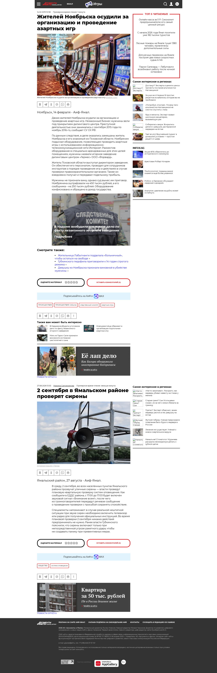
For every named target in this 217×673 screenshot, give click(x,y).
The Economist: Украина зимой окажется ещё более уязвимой (159, 172)
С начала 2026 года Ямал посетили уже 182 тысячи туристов (156, 33)
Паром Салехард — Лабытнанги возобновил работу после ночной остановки (156, 69)
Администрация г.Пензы (48, 466)
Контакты (134, 622)
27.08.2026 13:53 (44, 386)
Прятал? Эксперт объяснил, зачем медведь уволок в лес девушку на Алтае (161, 412)
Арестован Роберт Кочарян (157, 162)
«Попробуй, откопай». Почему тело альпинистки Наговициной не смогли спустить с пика (161, 107)
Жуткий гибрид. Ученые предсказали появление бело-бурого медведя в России (162, 422)
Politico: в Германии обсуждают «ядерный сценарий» (159, 182)
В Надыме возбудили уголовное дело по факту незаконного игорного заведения (86, 228)
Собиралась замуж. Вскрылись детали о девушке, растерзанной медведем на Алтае (160, 126)
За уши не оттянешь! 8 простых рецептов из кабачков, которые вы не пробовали (162, 97)
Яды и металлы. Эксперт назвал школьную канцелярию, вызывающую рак (159, 117)
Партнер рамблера (84, 662)
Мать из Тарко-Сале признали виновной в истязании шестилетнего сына (64, 337)
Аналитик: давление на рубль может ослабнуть (161, 192)
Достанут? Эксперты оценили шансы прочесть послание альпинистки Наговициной (162, 87)
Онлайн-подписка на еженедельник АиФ (107, 622)
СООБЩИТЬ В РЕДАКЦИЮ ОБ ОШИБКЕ (159, 622)
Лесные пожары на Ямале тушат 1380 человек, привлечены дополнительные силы (156, 46)
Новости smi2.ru (47, 376)
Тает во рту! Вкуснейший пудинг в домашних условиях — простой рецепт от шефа (161, 136)
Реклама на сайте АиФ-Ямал (72, 622)
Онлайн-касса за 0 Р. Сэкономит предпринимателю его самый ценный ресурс (156, 22)
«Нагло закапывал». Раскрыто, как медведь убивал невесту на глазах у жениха (161, 393)
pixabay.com (111, 97)
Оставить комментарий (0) (108, 282)
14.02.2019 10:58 (44, 12)
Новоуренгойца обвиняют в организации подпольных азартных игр (109, 328)
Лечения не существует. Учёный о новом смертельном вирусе (160, 431)
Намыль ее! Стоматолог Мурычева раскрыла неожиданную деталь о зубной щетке (161, 441)
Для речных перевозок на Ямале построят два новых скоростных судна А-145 (156, 57)
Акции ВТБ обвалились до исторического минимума (157, 153)
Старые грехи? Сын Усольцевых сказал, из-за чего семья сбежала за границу (161, 402)
